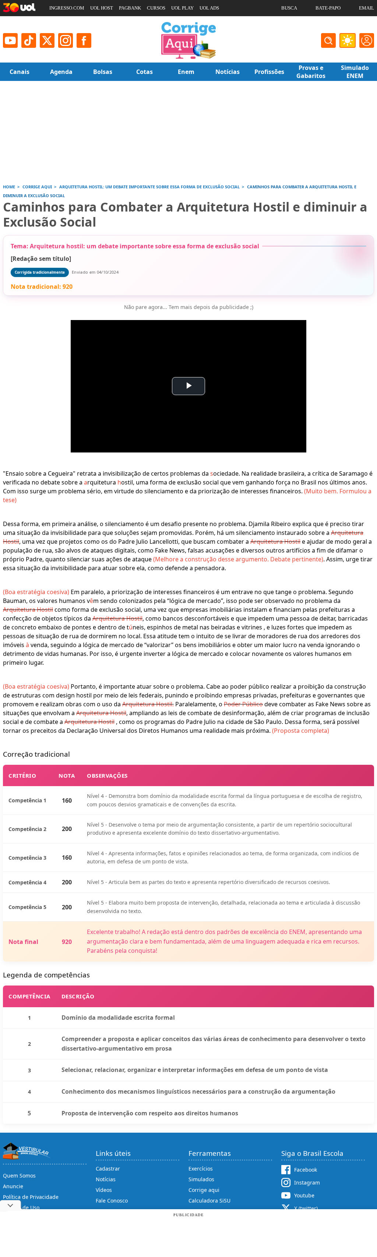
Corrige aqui (203, 1189)
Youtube (304, 1195)
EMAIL (366, 8)
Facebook (305, 1169)
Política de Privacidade (31, 1196)
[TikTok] (28, 40)
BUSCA (289, 8)
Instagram (307, 1182)
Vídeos (104, 1189)
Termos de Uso (21, 1207)
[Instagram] (65, 40)
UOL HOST (101, 8)
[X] (47, 40)
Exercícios (200, 1168)
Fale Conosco (112, 1200)
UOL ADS (209, 8)
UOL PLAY (182, 8)
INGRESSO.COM (66, 8)
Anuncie (13, 1186)
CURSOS (156, 8)
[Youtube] (10, 40)
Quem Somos (19, 1175)
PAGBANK (130, 8)
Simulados (201, 1179)
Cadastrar (108, 1168)
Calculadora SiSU (209, 1200)
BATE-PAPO (328, 8)
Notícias (106, 1179)
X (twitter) (306, 1208)
